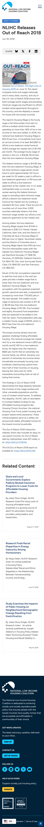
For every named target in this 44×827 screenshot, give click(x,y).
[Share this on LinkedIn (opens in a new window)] (36, 51)
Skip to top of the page (40, 823)
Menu (40, 7)
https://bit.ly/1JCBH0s (16, 442)
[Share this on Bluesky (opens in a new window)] (16, 51)
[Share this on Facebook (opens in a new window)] (29, 51)
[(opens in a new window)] (4, 769)
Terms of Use (31, 821)
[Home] (16, 7)
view (22, 502)
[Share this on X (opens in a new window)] (23, 51)
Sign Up (8, 742)
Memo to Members (11, 21)
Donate (8, 789)
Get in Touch (11, 756)
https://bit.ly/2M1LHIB (24, 451)
